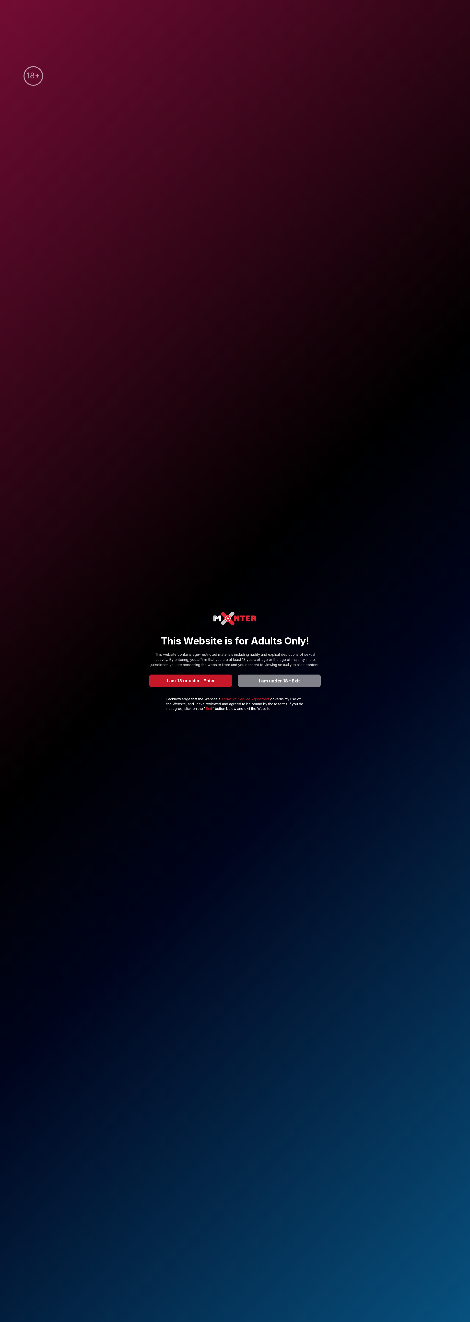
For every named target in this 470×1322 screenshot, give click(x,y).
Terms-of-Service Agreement (246, 699)
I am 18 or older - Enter (191, 680)
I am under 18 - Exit (279, 680)
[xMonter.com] (235, 619)
